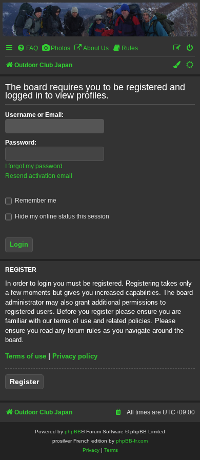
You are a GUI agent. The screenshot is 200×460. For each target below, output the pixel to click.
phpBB (73, 431)
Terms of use (25, 356)
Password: (20, 142)
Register (24, 381)
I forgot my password (34, 166)
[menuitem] (27, 48)
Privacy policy (74, 356)
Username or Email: (34, 114)
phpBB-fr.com (132, 441)
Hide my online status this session (61, 216)
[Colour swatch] (177, 65)
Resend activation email (38, 175)
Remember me (34, 200)
